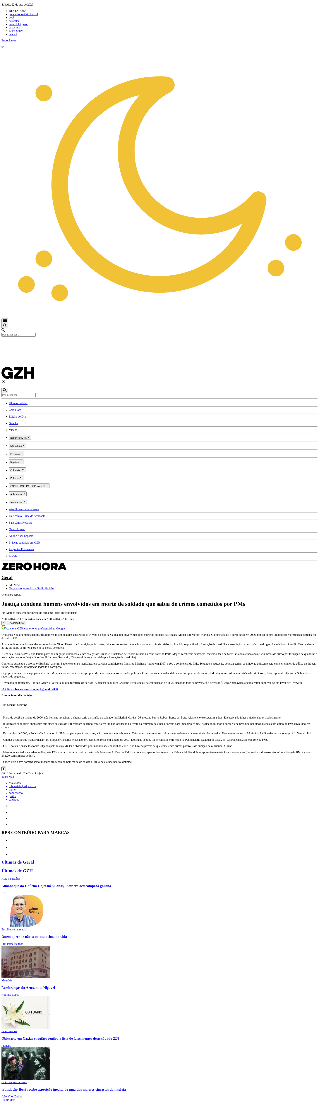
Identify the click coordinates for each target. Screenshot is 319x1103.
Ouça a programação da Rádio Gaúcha (31, 588)
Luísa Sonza (16, 30)
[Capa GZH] (159, 343)
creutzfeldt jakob (18, 24)
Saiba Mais (7, 776)
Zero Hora (15, 409)
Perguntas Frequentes (21, 549)
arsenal (13, 34)
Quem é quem (17, 529)
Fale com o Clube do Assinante (27, 516)
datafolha (14, 20)
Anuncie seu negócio (21, 535)
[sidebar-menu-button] (4, 321)
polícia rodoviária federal (23, 14)
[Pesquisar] (4, 390)
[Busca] (4, 325)
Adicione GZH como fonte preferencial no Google (35, 628)
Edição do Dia (17, 416)
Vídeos (13, 429)
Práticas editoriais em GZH (24, 542)
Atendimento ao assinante (24, 509)
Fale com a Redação (20, 522)
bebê (11, 17)
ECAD (13, 555)
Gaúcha (13, 423)
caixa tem (14, 27)
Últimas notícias (18, 403)
